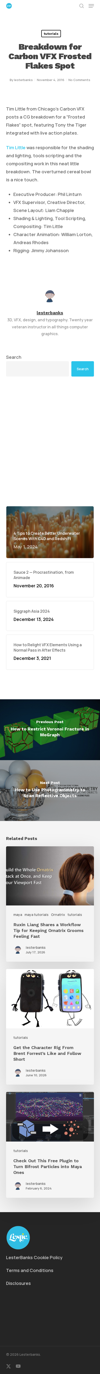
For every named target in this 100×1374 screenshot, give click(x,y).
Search (13, 357)
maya (17, 914)
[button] (91, 5)
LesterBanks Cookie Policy (34, 1257)
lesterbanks (23, 80)
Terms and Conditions (29, 1270)
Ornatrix (58, 914)
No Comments (79, 80)
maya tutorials (37, 914)
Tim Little (15, 147)
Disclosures (18, 1283)
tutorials (51, 34)
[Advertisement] (50, 441)
